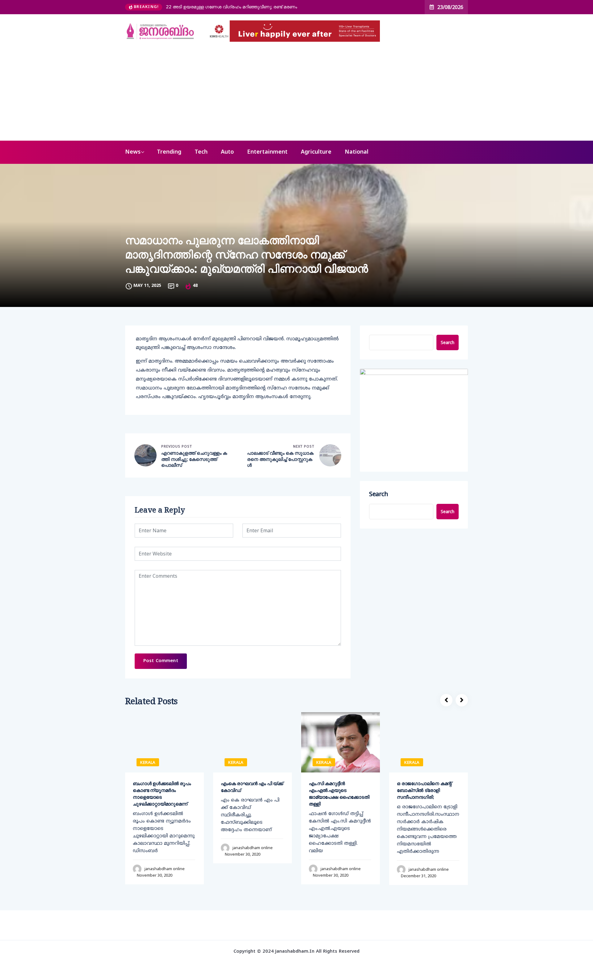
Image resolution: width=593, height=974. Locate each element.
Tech (201, 152)
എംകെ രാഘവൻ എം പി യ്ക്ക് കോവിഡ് (252, 786)
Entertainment (267, 152)
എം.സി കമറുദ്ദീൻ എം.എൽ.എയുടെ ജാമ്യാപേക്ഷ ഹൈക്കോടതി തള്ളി (339, 793)
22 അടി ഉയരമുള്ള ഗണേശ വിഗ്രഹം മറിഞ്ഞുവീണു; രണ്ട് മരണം (231, 7)
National (356, 152)
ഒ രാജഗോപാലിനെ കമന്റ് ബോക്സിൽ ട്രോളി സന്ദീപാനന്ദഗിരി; (424, 790)
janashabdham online (165, 868)
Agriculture (316, 152)
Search (447, 342)
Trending (169, 152)
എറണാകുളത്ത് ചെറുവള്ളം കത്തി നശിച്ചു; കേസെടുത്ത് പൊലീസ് (194, 459)
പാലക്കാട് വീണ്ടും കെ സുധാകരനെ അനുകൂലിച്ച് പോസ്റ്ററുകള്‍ (280, 459)
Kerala (147, 762)
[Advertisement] (296, 94)
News (133, 152)
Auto (227, 152)
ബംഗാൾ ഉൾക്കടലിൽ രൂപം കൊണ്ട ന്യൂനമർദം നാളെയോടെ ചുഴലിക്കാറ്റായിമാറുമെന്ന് (162, 793)
